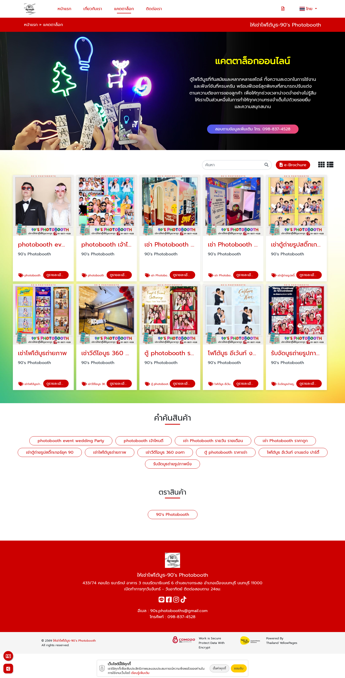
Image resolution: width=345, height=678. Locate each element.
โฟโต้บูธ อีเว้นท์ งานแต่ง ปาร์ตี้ (293, 452)
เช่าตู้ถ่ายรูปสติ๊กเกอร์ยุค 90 (49, 452)
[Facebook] (169, 601)
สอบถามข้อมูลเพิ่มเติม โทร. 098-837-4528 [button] (252, 129)
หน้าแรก (64, 9)
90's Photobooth (172, 515)
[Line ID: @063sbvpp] (161, 601)
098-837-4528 (181, 617)
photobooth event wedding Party (71, 441)
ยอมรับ (238, 668)
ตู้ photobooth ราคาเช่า (225, 452)
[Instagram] (176, 601)
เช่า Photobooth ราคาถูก (285, 441)
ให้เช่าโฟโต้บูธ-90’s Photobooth (74, 640)
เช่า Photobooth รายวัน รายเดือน (213, 441)
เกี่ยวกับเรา (92, 9)
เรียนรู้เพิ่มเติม (140, 673)
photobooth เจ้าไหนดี (143, 441)
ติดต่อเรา (154, 9)
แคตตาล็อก (124, 9)
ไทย (310, 9)
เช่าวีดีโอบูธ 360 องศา (165, 452)
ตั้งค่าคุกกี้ (219, 668)
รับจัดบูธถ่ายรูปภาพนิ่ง (172, 464)
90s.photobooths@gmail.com (179, 611)
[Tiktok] (183, 601)
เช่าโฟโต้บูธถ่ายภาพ (109, 452)
